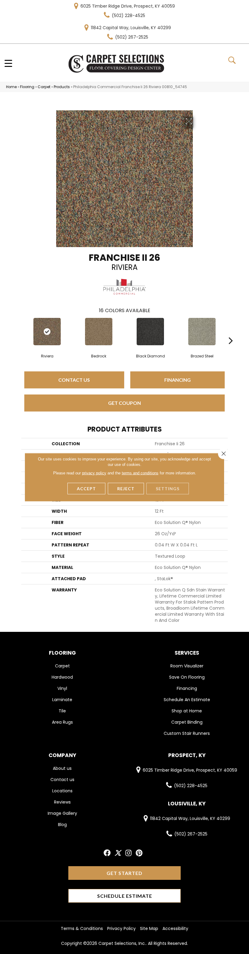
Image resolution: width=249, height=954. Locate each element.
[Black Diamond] (150, 331)
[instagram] (128, 853)
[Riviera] (47, 331)
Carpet (44, 86)
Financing (177, 380)
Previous (18, 331)
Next (230, 331)
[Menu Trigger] (8, 63)
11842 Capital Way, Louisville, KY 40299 (131, 28)
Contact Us (74, 380)
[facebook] (107, 853)
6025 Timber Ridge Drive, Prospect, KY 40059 (127, 6)
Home (11, 86)
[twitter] (117, 853)
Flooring (27, 86)
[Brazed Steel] (202, 331)
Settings (167, 488)
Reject (126, 488)
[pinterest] (139, 853)
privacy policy (94, 472)
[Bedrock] (98, 331)
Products (62, 86)
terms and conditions (140, 472)
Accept (86, 488)
